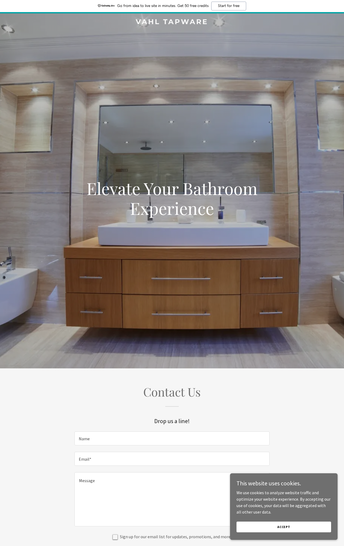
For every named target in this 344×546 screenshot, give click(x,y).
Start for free (228, 6)
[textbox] (171, 438)
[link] (172, 22)
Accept (283, 527)
